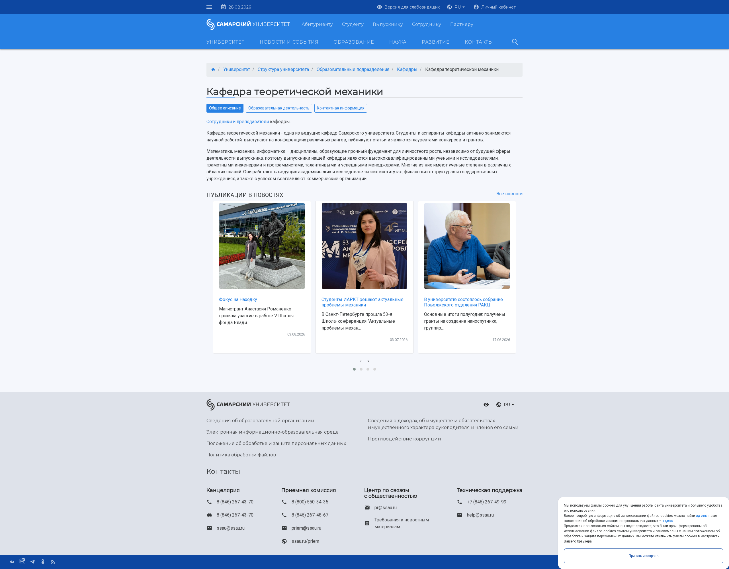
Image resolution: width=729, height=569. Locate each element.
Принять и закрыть (643, 556)
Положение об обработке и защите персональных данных (276, 443)
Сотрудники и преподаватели (237, 121)
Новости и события (289, 42)
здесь (701, 516)
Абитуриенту (317, 24)
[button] (456, 7)
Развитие (435, 42)
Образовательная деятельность (279, 108)
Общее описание (225, 108)
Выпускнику (388, 24)
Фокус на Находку (238, 299)
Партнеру (461, 24)
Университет (225, 42)
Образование (353, 42)
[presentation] (361, 361)
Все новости (509, 193)
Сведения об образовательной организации (260, 420)
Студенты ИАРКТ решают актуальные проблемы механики (363, 302)
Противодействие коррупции (404, 439)
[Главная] (213, 69)
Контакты (479, 42)
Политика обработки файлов (241, 455)
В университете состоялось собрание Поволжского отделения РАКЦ (463, 302)
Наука (398, 42)
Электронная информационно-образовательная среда (272, 432)
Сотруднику (426, 24)
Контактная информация (340, 108)
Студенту (353, 24)
